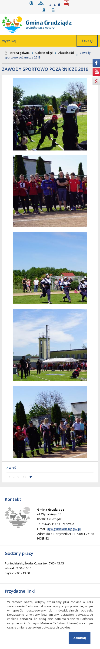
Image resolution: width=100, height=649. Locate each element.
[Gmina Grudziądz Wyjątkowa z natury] (51, 24)
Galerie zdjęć (44, 53)
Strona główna (20, 53)
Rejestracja (45, 10)
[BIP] (67, 3)
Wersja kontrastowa (32, 3)
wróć (12, 467)
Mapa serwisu (41, 3)
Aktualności (66, 53)
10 (25, 477)
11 (32, 477)
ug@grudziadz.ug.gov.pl (64, 529)
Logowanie (54, 10)
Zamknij (79, 638)
